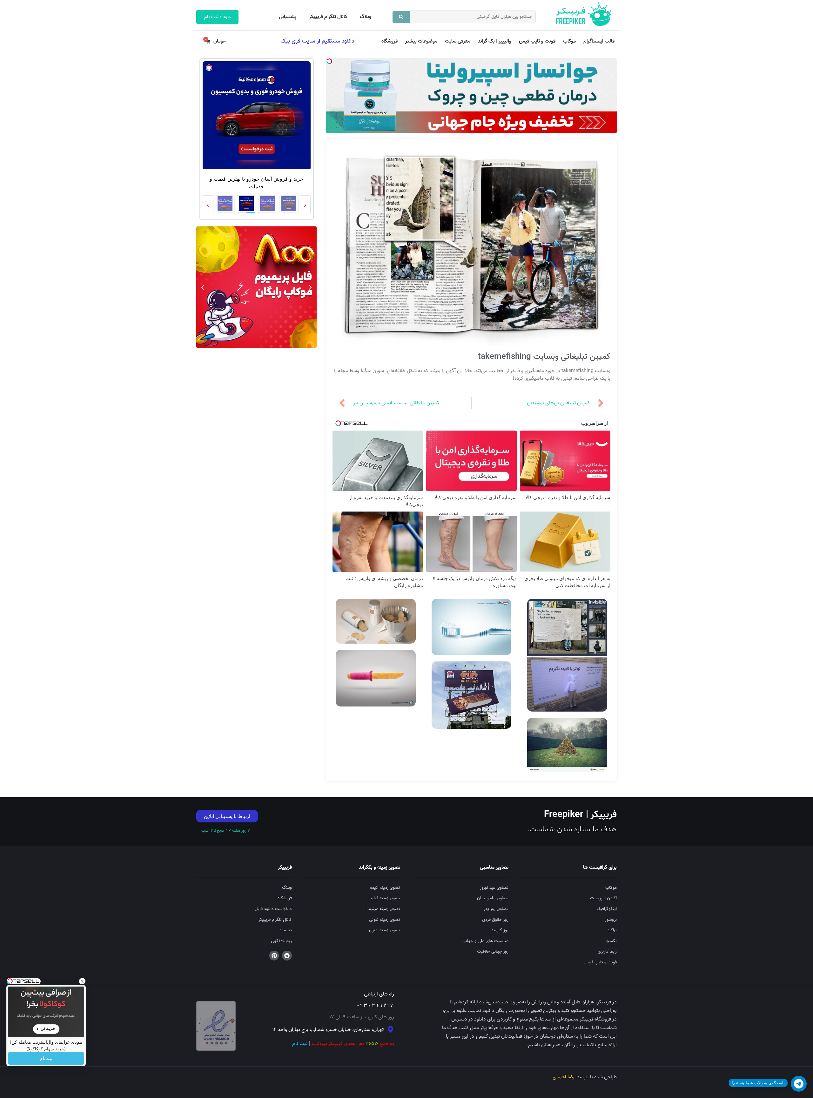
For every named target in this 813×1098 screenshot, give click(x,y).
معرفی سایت (457, 41)
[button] (310, 287)
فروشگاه (389, 41)
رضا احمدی (563, 1077)
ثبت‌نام (46, 1058)
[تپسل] (329, 61)
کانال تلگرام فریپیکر (328, 17)
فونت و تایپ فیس (537, 41)
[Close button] (82, 981)
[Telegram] (287, 956)
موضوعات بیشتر (421, 41)
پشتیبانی (287, 17)
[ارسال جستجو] (401, 17)
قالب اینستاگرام (599, 41)
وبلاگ (365, 17)
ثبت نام (299, 1044)
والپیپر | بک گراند (494, 41)
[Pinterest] (274, 956)
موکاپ (569, 41)
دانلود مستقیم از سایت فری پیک (317, 41)
